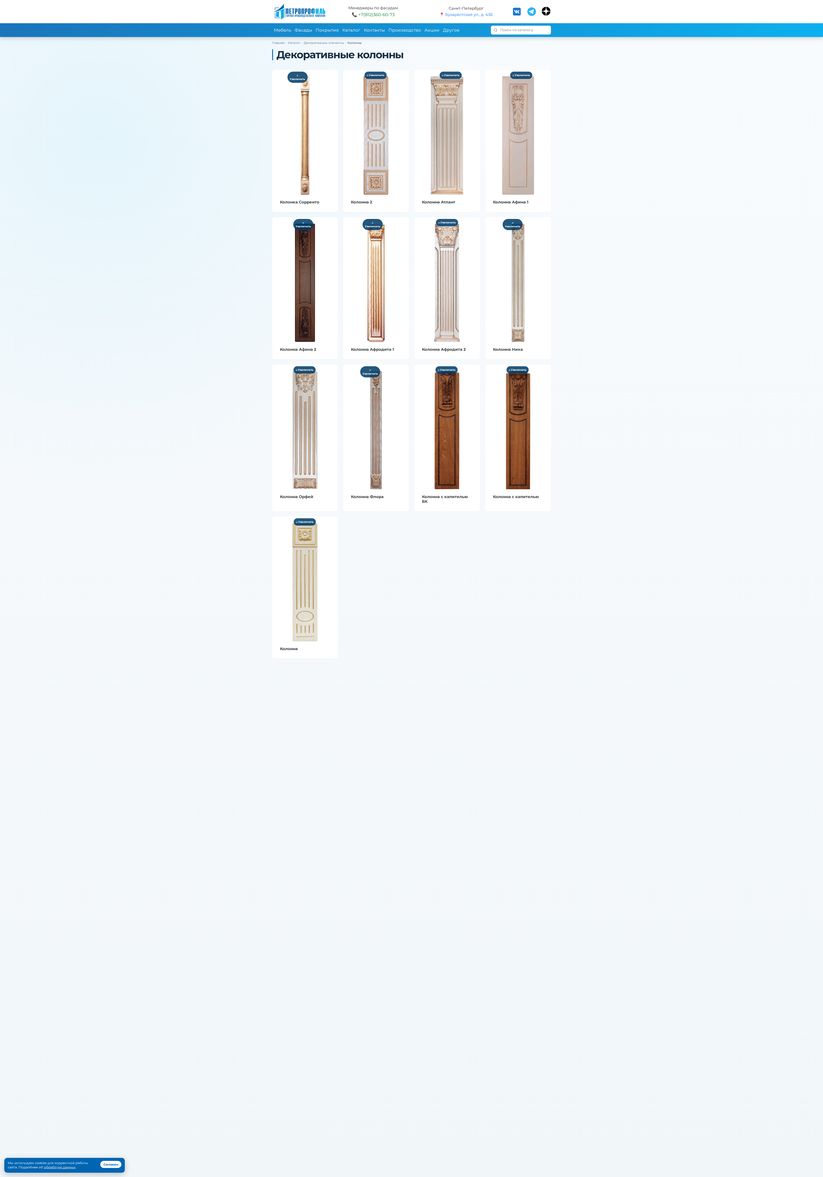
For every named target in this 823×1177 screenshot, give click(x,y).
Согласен (110, 1164)
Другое (451, 30)
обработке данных (60, 1167)
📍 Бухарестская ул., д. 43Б (466, 14)
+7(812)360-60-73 (376, 14)
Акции (432, 30)
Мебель (282, 30)
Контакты (374, 30)
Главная (278, 43)
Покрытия (327, 30)
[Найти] (495, 30)
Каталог (351, 30)
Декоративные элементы (324, 43)
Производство (404, 30)
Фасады (303, 30)
